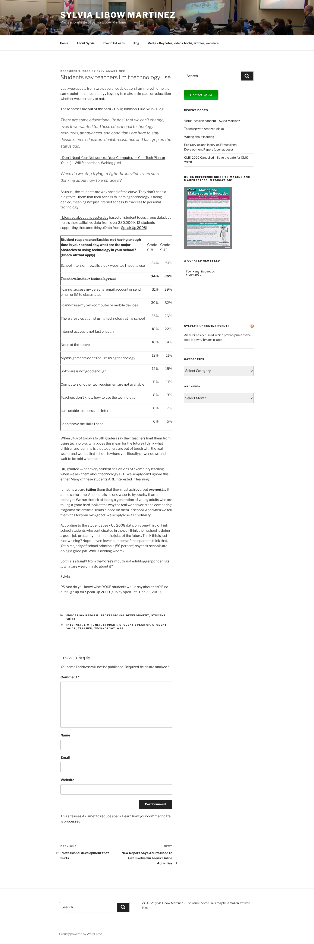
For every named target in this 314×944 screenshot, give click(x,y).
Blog (136, 43)
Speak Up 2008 (133, 228)
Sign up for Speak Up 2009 (88, 592)
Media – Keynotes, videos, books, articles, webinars (183, 43)
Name (65, 735)
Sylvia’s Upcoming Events (207, 326)
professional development (125, 615)
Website (67, 780)
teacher (85, 628)
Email (65, 757)
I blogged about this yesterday (84, 217)
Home (64, 43)
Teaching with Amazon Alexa (204, 128)
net (98, 624)
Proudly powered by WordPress (80, 934)
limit (88, 624)
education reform (82, 615)
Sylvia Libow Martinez (118, 15)
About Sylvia (85, 43)
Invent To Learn (114, 43)
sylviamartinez (111, 71)
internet (74, 624)
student (110, 624)
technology (104, 628)
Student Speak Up (134, 624)
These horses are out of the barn (85, 109)
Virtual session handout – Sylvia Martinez (212, 121)
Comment (69, 677)
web (120, 628)
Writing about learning (199, 137)
